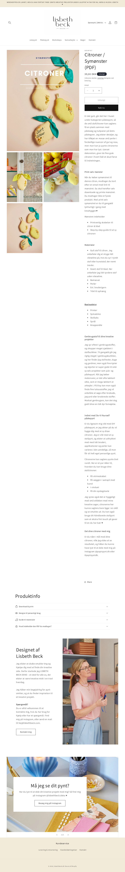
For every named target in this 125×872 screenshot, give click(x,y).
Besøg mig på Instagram (50, 803)
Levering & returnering (48, 850)
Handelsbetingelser (68, 850)
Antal (87, 85)
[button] (10, 23)
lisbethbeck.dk (59, 866)
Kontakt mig (26, 732)
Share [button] (89, 582)
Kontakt (83, 850)
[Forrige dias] (57, 834)
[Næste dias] (68, 834)
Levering (100, 78)
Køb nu (101, 107)
